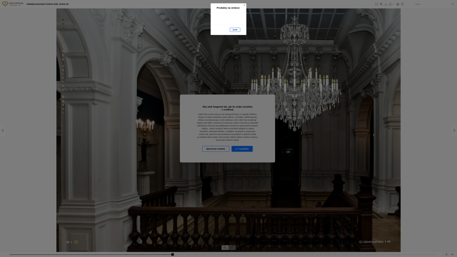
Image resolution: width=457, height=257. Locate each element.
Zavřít (235, 30)
